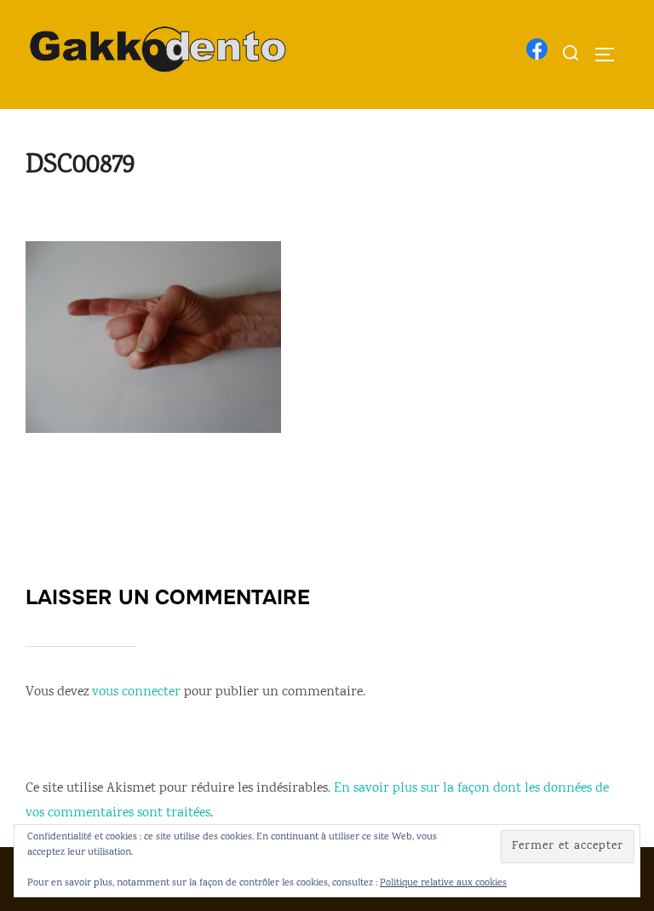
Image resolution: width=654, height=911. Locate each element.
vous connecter (136, 692)
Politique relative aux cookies (443, 883)
